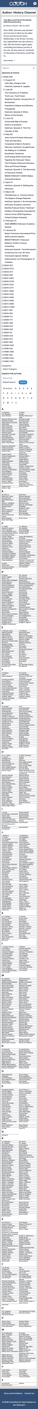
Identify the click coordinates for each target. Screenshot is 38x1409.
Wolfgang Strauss (7, 1363)
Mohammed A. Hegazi (26, 1036)
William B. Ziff (23, 1348)
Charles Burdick (7, 541)
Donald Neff (23, 617)
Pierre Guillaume (7, 1125)
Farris (4, 674)
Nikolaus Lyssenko (25, 1064)
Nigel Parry (22, 1061)
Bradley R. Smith (24, 508)
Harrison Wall (23, 767)
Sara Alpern (23, 1227)
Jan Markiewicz (7, 856)
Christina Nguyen (24, 552)
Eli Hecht (5, 642)
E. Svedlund (23, 631)
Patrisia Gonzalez (7, 1095)
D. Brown (5, 575)
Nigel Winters (6, 1063)
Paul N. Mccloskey (8, 1103)
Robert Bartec (23, 1174)
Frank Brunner (23, 684)
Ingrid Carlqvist (24, 816)
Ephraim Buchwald (8, 651)
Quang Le (5, 1135)
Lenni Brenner (23, 953)
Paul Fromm (23, 1098)
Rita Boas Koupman (8, 1172)
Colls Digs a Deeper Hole (15, 83)
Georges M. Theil (7, 721)
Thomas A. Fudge (24, 1283)
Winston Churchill (7, 1358)
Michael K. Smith (7, 1024)
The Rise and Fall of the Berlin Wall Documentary (18, 21)
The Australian (23, 1274)
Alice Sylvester (7, 441)
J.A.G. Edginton (24, 837)
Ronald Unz (5, 1206)
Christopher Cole (24, 553)
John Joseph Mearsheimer (6, 882)
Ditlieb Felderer (24, 614)
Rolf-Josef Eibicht (7, 1202)
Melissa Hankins (24, 1014)
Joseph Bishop (6, 905)
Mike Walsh (5, 1032)
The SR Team (6, 1278)
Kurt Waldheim (23, 938)
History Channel (24, 794)
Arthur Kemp (23, 478)
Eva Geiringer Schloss (26, 664)
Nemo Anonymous (25, 1056)
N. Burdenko (6, 1049)
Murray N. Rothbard (25, 1042)
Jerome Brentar (24, 868)
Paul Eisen (22, 1096)
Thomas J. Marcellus (25, 1288)
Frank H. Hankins (7, 686)
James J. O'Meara (7, 849)
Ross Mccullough (24, 1207)
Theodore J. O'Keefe (25, 1281)
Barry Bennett (6, 498)
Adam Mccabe (23, 422)
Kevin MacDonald (24, 933)
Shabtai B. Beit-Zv (25, 1239)
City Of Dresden (7, 558)
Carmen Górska (24, 531)
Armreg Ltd (5, 476)
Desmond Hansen (24, 607)
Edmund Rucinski (24, 632)
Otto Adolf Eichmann (8, 1079)
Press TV (22, 1128)
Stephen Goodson (7, 1252)
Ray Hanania (23, 1153)
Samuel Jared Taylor (8, 1226)
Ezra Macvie (23, 666)
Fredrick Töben (7, 696)
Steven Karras (6, 1257)
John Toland (6, 894)
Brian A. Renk (23, 510)
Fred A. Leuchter (24, 690)
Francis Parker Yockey (26, 683)
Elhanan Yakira (24, 641)
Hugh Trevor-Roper (8, 804)
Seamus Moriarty (7, 1236)
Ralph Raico (23, 1150)
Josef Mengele (6, 903)
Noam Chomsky (24, 1066)
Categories (6, 366)
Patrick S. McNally (25, 1093)
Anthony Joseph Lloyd (26, 466)
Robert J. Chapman (8, 1182)
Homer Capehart (7, 797)
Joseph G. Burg (24, 905)
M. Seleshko (6, 979)
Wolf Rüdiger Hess (8, 1361)
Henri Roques (6, 782)
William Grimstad (7, 1350)
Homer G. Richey (24, 797)
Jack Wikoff (23, 841)
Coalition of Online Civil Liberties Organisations (26, 561)
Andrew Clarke (6, 454)
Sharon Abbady (24, 1241)
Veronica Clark (24, 1323)
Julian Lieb (5, 910)
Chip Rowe (5, 548)
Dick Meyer (22, 610)
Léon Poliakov (6, 957)
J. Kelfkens (5, 836)
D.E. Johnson (23, 575)
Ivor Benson (5, 829)
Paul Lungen (23, 1101)
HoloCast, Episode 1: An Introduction (20, 201)
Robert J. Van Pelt (7, 1184)
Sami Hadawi (23, 1222)
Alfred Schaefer (24, 439)
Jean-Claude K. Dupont (26, 862)
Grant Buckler (6, 737)
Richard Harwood (24, 1165)
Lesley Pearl (6, 960)
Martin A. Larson (7, 999)
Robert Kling (23, 1185)
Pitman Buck (6, 1127)
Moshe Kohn (6, 1041)
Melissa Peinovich (8, 1016)
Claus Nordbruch (7, 560)
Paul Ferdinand (6, 1098)
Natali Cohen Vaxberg (26, 1053)
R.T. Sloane (22, 1143)
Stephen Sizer (6, 1254)
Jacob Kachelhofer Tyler (10, 842)
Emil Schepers (6, 648)
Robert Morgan (24, 1187)
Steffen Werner (24, 1249)
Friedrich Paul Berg (8, 698)
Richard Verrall (6, 1170)
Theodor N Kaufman (8, 1281)
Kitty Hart (22, 935)
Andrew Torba (6, 458)
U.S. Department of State (27, 1311)
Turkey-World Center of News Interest (26, 1302)
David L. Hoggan (7, 594)
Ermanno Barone (7, 658)
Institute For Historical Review (26, 820)
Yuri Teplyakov (24, 1375)
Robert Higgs (23, 1180)
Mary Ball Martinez (25, 1006)
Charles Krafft (23, 543)
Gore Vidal (5, 735)
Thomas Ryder (23, 1291)
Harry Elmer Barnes (8, 769)
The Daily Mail (6, 1276)
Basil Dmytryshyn (7, 500)
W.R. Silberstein (24, 1335)
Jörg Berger (23, 900)
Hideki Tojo (22, 792)
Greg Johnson (23, 738)
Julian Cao (22, 908)
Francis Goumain (24, 681)
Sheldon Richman (24, 1242)
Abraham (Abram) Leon (9, 419)
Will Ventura (6, 1346)
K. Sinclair (22, 916)
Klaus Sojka (23, 937)
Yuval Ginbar (6, 1377)
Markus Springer (24, 997)
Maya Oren (22, 1012)
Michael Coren (6, 1019)
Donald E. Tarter (7, 617)
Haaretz (21, 757)
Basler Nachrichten (25, 500)
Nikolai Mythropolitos (9, 1064)
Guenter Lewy (6, 745)
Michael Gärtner (24, 1021)
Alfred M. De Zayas (25, 437)
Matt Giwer (5, 1007)
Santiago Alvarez (7, 1227)
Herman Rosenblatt (25, 790)
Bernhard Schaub (7, 505)
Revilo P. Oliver (7, 1158)
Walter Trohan (6, 1338)
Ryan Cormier (23, 1214)
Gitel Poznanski (7, 730)
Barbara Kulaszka (24, 496)
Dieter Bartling (23, 612)
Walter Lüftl (5, 1336)
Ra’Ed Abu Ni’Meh (7, 1145)
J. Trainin (5, 837)
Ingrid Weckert (23, 817)
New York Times (7, 1058)
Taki (20, 1268)
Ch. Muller (22, 538)
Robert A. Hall (23, 1172)
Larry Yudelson (24, 950)
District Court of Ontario (9, 614)
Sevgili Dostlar (6, 1239)
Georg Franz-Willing (25, 711)
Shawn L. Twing (7, 1242)
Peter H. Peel (6, 1108)
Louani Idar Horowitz (25, 967)
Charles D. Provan (24, 541)
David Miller (6, 597)
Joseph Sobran (6, 908)
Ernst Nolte (22, 661)
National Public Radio (9, 1054)
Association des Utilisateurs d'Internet (26, 483)
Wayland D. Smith (7, 1340)
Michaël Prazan (7, 1026)
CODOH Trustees (24, 563)
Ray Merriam (6, 1155)
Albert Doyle (23, 429)
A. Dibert (22, 412)
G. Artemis (5, 706)
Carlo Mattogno (24, 530)
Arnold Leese (23, 476)
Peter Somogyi (6, 1111)
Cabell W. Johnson (8, 528)
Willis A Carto (23, 1356)
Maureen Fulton (7, 1012)
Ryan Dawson (6, 1216)
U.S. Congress (6, 1311)
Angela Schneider (7, 461)
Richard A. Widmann (8, 1160)
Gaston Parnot (6, 710)
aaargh (21, 414)
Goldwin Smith (23, 732)
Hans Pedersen (24, 764)
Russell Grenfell (7, 1214)
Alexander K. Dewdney (26, 434)
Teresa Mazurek (24, 1271)
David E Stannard (7, 592)
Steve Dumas (6, 1256)
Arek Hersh (22, 473)
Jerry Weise (23, 869)
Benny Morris (23, 501)
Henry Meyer (23, 787)
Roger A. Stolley (24, 1196)
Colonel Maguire (24, 565)
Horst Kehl (22, 799)
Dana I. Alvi (5, 578)
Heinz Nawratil (23, 777)
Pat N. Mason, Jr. (24, 1089)
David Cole (5, 590)
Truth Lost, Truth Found (15, 96)
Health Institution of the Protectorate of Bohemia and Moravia (27, 772)
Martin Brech (23, 999)
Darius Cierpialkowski (26, 585)
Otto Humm (5, 1081)
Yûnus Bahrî (23, 1373)
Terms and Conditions (13, 1393)
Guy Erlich (5, 748)
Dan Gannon (23, 577)
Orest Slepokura (24, 1076)
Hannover (22, 760)
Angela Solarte (24, 461)
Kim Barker (5, 935)
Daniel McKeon (6, 583)
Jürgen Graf (23, 910)
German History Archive (26, 725)
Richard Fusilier (7, 1163)
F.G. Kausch (23, 673)
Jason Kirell (5, 861)
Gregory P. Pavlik (24, 743)
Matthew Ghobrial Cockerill (7, 1010)
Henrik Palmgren (24, 782)
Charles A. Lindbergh (25, 540)
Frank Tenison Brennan (9, 688)
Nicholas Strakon (24, 1059)
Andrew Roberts (24, 456)
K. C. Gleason (6, 916)
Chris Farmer (23, 550)
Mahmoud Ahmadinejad (9, 982)
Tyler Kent (5, 1304)
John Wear (22, 894)
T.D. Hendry (5, 1268)
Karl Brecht (22, 920)
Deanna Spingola (24, 604)
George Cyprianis (24, 715)
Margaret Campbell (25, 985)
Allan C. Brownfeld (8, 443)
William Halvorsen (25, 1350)
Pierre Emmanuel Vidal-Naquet (9, 1122)
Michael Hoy (23, 1022)
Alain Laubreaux (7, 427)
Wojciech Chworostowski (27, 1358)
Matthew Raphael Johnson (24, 1010)
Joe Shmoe (5, 878)
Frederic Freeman (24, 691)
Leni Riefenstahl (7, 953)
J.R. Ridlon (22, 839)
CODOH (4, 563)
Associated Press (7, 483)
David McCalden (7, 595)
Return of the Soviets (14, 115)
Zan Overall (5, 1383)
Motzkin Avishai (24, 1041)
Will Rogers (22, 1345)
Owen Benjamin (24, 1083)
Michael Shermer (7, 1027)
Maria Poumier (23, 987)
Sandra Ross (23, 1226)
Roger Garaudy (24, 1197)
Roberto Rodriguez (25, 1194)
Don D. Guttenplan (8, 616)
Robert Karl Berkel (8, 1185)
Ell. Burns (22, 644)
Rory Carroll (6, 1207)
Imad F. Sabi (6, 816)
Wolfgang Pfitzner (25, 1361)
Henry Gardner (6, 785)
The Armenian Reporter (9, 1274)
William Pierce (23, 1355)
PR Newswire (23, 1127)
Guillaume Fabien (7, 747)
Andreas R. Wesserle (25, 449)
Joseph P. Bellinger (25, 906)
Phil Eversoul (6, 1115)
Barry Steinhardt (24, 498)
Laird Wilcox (6, 948)
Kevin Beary (23, 931)
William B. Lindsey (7, 1348)
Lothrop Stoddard (24, 965)
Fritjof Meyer (23, 698)
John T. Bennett (24, 893)
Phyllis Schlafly (24, 1120)
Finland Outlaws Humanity (16, 217)
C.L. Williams (23, 526)
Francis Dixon (6, 681)
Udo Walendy (6, 1313)
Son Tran (5, 1247)
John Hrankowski (7, 886)
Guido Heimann (24, 745)
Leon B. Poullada (7, 955)
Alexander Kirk (6, 436)
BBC (3, 501)
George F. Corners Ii (8, 716)
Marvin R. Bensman (25, 1004)
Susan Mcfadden (24, 1259)
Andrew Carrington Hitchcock (25, 452)
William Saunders (7, 1356)
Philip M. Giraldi (24, 1116)
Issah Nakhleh (23, 827)
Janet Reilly (5, 857)
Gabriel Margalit (7, 708)
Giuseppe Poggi (24, 730)
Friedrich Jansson (24, 696)
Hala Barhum (6, 760)
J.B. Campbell (6, 839)
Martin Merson (6, 1004)
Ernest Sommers (24, 658)
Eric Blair (22, 651)
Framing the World (8, 679)
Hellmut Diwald (24, 779)
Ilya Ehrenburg (23, 814)
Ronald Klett (6, 1204)
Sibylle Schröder (7, 1244)
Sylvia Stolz (5, 1261)
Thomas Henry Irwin (8, 1288)
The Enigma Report (25, 1276)
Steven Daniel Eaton (25, 1256)
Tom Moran (5, 1294)
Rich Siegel (22, 1158)
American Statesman (8, 446)
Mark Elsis (5, 992)
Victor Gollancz (24, 1325)
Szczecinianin (23, 1261)
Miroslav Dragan (7, 1034)
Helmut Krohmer (24, 780)
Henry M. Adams (7, 787)
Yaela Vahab (6, 1370)
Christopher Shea (24, 557)
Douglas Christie (7, 621)
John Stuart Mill (7, 893)
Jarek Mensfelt (7, 859)
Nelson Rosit (6, 1056)
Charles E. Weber (7, 543)
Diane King (5, 610)
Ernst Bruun (5, 659)
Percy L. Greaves (24, 1105)
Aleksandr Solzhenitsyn (26, 431)
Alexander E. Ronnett (8, 434)
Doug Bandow (23, 619)
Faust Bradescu (24, 674)
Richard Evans (23, 1162)
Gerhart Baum (6, 725)
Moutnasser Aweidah (8, 1042)
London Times (6, 965)
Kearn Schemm (24, 923)
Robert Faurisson (24, 1177)
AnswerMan (23, 464)
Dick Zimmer (6, 612)
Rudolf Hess (6, 1209)
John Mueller (6, 889)
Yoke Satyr (5, 1372)
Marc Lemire (23, 984)
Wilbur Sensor (6, 1343)
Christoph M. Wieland (9, 553)
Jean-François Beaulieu (9, 864)
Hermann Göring (7, 792)
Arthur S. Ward (6, 481)
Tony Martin (23, 1296)
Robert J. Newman (25, 1182)
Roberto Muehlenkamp (9, 1194)
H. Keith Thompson (25, 755)
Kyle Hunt (5, 940)
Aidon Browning (7, 426)
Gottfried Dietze (24, 735)
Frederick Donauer (8, 693)
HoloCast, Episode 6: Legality (17, 86)
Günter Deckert (24, 747)
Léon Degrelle (23, 955)
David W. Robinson (8, 602)
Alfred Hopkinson (7, 437)
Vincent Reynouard (25, 1326)
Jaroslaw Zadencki (25, 859)
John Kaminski (6, 888)
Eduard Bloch (6, 634)
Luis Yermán (6, 972)
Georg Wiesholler (7, 713)
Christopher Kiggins (8, 557)
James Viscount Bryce (26, 852)
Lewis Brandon (6, 962)
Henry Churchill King (8, 784)
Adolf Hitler (5, 424)
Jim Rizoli (5, 874)
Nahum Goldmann (24, 1051)
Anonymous (5, 464)
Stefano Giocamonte (8, 1249)
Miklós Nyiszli (23, 1032)
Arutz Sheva (23, 481)
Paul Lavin (5, 1101)
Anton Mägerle (6, 471)
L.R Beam (22, 947)
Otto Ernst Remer (24, 1079)
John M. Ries (23, 888)
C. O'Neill (5, 526)
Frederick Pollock (7, 695)
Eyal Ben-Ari (6, 666)
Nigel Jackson (6, 1061)
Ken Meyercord (24, 925)
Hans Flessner (6, 762)
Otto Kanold (23, 1081)
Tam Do (21, 1269)
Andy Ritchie (23, 458)
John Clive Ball (6, 884)
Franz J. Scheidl (24, 688)
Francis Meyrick (7, 683)
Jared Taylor (23, 857)
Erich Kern (22, 656)
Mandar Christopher (25, 982)
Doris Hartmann (7, 619)
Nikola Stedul (23, 1063)
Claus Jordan (23, 558)
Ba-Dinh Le (5, 495)
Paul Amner (22, 1095)
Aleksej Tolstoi (6, 432)
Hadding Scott (6, 759)
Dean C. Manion (7, 604)
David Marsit (23, 594)
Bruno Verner (23, 518)
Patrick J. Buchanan (25, 1091)
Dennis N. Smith (7, 607)
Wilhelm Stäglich (7, 1345)
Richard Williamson (25, 1170)
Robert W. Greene (7, 1192)
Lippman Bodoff (7, 963)
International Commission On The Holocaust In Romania (10, 824)
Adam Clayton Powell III (9, 422)
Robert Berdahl (6, 1175)
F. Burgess (5, 673)
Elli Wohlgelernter (7, 646)
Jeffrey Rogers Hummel (9, 868)
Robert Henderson (8, 1180)
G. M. (20, 706)
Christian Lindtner (7, 552)
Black (3, 508)
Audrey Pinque (23, 486)
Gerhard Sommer (24, 723)
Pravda (4, 1128)
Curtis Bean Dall (7, 568)
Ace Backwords (24, 421)
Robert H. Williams (25, 1179)
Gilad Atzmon (6, 728)
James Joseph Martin (26, 849)
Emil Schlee (22, 648)
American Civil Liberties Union (26, 443)
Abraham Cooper (24, 419)
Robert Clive (6, 1177)
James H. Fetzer (7, 847)
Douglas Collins (24, 621)
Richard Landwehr (25, 1167)
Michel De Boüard (7, 1029)
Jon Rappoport (6, 898)
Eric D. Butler (6, 653)
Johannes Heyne (7, 879)
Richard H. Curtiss (7, 1165)
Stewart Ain (6, 1259)
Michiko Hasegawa (8, 1031)
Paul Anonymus (7, 1096)
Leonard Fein (23, 957)
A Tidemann (6, 412)
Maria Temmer (23, 989)
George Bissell (23, 713)
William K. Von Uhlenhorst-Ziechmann (26, 1352)
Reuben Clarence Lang (26, 1157)
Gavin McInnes (24, 710)
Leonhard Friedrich (8, 958)
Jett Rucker (5, 873)
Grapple (21, 737)
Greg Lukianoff (6, 740)
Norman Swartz (24, 1068)
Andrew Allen (6, 451)
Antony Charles (7, 473)
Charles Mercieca (24, 545)
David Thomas (23, 600)
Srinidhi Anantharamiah (26, 1247)
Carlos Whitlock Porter (9, 531)
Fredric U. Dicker (24, 695)
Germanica (5, 727)
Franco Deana (6, 684)
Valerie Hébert (6, 1323)
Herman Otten (6, 790)
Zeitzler (21, 1383)
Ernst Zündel (6, 663)
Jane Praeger (23, 856)
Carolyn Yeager (7, 536)
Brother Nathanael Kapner (8, 515)
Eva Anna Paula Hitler (9, 664)
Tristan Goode (23, 1299)
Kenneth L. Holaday (25, 926)
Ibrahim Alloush (24, 812)
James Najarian (7, 852)
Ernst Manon (6, 661)
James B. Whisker (7, 846)
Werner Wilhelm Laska (9, 1341)
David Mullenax (24, 597)
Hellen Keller (6, 779)
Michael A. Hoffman (25, 1016)
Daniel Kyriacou (7, 582)
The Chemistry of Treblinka (16, 93)
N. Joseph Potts (24, 1049)
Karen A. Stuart (7, 918)
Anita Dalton (6, 463)
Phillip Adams (23, 1118)
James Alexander (24, 844)
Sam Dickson (6, 1222)
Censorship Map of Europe (16, 122)
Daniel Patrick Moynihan (27, 583)
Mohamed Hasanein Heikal (8, 1036)
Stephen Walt (23, 1254)
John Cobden (23, 884)
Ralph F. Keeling (24, 1148)
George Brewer (7, 715)
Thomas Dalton (7, 1284)
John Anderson (24, 881)
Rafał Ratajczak (7, 1148)
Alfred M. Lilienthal (8, 439)
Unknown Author (24, 1313)
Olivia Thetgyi (23, 1074)
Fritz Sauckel (6, 700)
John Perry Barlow (8, 891)
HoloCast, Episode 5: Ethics (16, 112)
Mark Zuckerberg (7, 997)
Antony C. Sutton (24, 471)
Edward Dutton (6, 636)
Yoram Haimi (6, 1373)
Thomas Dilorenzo (25, 1284)
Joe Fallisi (5, 876)
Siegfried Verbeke (25, 1244)
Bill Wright (22, 506)
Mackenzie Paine (24, 979)
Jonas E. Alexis (24, 898)
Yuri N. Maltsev (7, 1375)
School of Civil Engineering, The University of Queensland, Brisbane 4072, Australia (10, 1231)
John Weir (5, 896)
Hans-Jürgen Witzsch (9, 767)
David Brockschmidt (25, 589)
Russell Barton (23, 1212)
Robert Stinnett (7, 1190)
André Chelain (23, 446)
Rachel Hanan (23, 1145)
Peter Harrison (23, 1108)
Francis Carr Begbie (25, 679)
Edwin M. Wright (24, 639)
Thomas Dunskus (7, 1286)
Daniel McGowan (24, 582)
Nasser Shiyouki (7, 1053)
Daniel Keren (23, 580)
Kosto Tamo (5, 938)
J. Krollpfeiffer (23, 836)
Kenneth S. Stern (7, 926)
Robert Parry (6, 1189)
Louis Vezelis (23, 969)
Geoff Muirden (6, 711)
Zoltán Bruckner (7, 1385)
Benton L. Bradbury (8, 503)
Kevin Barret (6, 931)
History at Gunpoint (13, 125)
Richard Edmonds (7, 1162)
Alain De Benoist (24, 426)
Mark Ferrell (23, 992)
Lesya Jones (23, 960)
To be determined (24, 1293)
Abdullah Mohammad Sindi (26, 416)
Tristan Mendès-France (9, 1301)
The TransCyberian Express (25, 1278)
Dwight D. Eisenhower (9, 624)
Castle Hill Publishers (26, 536)
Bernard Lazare (24, 503)
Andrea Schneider (7, 449)
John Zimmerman (24, 896)
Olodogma (5, 1076)
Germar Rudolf (23, 727)
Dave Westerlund (24, 587)
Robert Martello (7, 1187)
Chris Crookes (6, 550)
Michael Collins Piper (26, 1017)
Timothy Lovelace (7, 1293)
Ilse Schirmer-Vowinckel (10, 814)
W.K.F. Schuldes (7, 1335)
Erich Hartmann (7, 656)
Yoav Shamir (23, 1370)
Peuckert (5, 1113)
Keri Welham (6, 930)
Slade (21, 1246)
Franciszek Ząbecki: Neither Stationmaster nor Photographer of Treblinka (20, 259)
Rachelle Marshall (7, 1147)
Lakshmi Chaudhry (25, 948)
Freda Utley (5, 691)
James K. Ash (6, 851)
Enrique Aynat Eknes (25, 649)
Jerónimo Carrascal (8, 869)
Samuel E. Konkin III (25, 1224)
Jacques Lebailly (7, 844)
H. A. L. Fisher (6, 755)
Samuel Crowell (7, 1224)
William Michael (7, 1355)
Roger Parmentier (24, 1199)
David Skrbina (6, 600)
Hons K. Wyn (6, 799)
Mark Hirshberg (7, 994)
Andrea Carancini (7, 448)
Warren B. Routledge (25, 1338)
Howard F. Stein (7, 802)
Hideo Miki (5, 794)
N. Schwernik (6, 1051)
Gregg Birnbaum (24, 742)
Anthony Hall (6, 466)
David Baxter (6, 589)
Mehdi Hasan (6, 1014)
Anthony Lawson (24, 468)
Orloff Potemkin (7, 1078)
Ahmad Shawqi (24, 424)
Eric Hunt (22, 653)
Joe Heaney (23, 876)
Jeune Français (24, 873)
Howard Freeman (24, 802)
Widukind (22, 1341)
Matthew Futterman (25, 1007)
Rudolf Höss (23, 1209)
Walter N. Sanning (24, 1336)
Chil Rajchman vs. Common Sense (19, 195)
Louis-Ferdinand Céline (9, 970)
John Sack (22, 891)
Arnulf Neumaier (7, 478)
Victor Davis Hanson (8, 1325)
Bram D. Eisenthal (7, 510)
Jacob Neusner (24, 842)
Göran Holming (6, 733)
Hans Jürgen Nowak (25, 762)
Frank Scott (23, 686)
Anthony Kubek (7, 468)
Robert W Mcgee (24, 1190)
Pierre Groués (23, 1122)
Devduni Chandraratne (9, 609)
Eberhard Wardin (7, 632)
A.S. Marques (6, 414)
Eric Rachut (22, 654)
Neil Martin (22, 1054)
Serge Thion (6, 1237)
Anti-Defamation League (27, 469)
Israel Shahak (23, 822)
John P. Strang (23, 889)
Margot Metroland (8, 987)
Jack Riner (5, 841)
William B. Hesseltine (25, 1346)
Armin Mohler (23, 474)
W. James (22, 1333)
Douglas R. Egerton (25, 622)
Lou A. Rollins (6, 967)
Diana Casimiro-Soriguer (27, 609)
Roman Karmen (24, 1202)
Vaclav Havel (6, 1321)
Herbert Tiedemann (25, 789)
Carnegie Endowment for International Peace (10, 534)
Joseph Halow (6, 906)
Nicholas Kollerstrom (8, 1059)
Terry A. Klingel (7, 1273)
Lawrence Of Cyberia (26, 952)
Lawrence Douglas (8, 952)
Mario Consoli (23, 990)
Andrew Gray (23, 454)
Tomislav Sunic (7, 1296)
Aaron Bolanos (6, 416)
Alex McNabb (23, 432)
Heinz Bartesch (7, 777)
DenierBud (22, 605)
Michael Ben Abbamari (9, 1017)
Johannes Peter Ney (25, 879)
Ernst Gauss (23, 659)
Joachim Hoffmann (25, 874)
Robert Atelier (6, 1174)
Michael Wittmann (25, 1027)
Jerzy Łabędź (6, 871)
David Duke (22, 590)
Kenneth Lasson (7, 928)
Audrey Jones (6, 486)
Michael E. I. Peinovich (9, 1021)
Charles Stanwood (25, 547)
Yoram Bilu (22, 1372)
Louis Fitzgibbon (7, 969)
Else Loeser (22, 646)
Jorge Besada (6, 901)
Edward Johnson (7, 637)
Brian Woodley (23, 513)
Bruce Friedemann (25, 515)
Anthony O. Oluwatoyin (9, 469)
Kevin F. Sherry (6, 933)
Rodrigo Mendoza (7, 1196)
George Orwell (6, 720)
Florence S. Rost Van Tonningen (25, 677)
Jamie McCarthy (7, 854)
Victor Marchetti (7, 1326)
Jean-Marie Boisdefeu (26, 864)
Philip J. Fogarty (7, 1116)
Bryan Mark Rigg (7, 520)
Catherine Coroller (8, 538)
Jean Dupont (23, 861)
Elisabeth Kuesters (25, 642)
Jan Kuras (22, 854)
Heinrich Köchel (24, 775)
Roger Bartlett (6, 1197)
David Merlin (23, 595)
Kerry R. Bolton (24, 930)
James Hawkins (24, 847)
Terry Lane (22, 1273)
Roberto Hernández (25, 1192)
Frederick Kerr (23, 693)
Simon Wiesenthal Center (10, 1246)
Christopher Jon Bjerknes (27, 555)
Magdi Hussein (6, 980)
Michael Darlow (24, 1019)
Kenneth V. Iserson (25, 928)
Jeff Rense (5, 866)
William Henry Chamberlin (10, 1351)
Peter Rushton (23, 1110)
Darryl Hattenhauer (8, 587)
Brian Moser (23, 511)
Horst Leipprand (7, 801)
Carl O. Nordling (7, 530)
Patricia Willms (6, 1091)
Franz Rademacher (8, 690)
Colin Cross (5, 565)
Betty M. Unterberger (26, 505)
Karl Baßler (5, 920)
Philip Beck (22, 1115)
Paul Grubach (23, 1100)
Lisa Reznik (22, 963)
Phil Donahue (23, 1113)
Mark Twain (5, 995)
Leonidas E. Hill (24, 958)
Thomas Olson (6, 1291)
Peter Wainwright (24, 1111)
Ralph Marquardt (7, 1150)
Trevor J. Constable (8, 1299)
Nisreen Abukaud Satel (9, 1066)
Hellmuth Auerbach (8, 780)
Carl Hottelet (23, 528)
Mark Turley (23, 994)
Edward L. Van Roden (26, 637)
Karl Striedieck (6, 923)
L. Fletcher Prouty (7, 947)
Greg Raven (5, 742)
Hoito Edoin (5, 795)
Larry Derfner (6, 950)
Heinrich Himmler (7, 775)
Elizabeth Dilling (7, 644)
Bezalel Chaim (6, 506)
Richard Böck (23, 1160)
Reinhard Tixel (6, 1157)
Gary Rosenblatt (24, 708)
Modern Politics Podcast (27, 1034)
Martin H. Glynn (7, 1002)
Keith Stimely (6, 925)
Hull (20, 804)
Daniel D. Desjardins (25, 578)
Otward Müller (6, 1083)
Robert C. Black (24, 1175)
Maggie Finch (23, 980)
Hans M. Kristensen (8, 764)
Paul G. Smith (6, 1100)
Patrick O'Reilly (7, 1093)
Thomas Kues (23, 1289)
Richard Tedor (23, 1169)
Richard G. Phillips (25, 1163)
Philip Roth (5, 1118)
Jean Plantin (6, 862)
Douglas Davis (6, 622)
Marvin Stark (6, 1006)
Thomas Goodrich (24, 1286)
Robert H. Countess (8, 1179)
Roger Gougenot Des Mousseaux (8, 1199)
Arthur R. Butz (23, 480)
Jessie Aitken (23, 871)
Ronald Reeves (24, 1204)
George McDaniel (24, 718)
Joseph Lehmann (24, 903)
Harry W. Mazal (24, 769)
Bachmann (22, 495)
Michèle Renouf (24, 1029)
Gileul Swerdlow (24, 728)
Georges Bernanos (25, 720)
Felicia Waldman (7, 676)
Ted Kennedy (6, 1271)
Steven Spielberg (24, 1257)
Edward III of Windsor (26, 636)
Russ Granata (6, 1212)
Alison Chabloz (24, 441)
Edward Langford (7, 639)
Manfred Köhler (7, 984)
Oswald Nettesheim (25, 1078)
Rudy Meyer (23, 1211)
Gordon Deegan (24, 733)
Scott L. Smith (23, 1229)
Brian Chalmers (7, 511)
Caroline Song (23, 533)
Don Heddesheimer (25, 616)
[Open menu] (35, 3)
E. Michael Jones (7, 631)
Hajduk (21, 759)
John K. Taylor (23, 886)
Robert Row (23, 1189)
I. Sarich (4, 812)
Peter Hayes (6, 1110)
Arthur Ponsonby (7, 480)
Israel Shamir (6, 827)
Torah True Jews (7, 1298)
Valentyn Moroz (24, 1321)
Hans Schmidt (6, 765)
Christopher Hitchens (9, 555)
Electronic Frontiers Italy (10, 641)
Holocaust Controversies (27, 795)
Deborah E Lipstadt (8, 605)
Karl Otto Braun (7, 921)
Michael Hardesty (7, 1022)
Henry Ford (22, 784)
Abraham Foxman (7, 421)
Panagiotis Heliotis (8, 1089)
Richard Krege (6, 1167)
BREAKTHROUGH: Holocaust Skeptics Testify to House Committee (17, 243)
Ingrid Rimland (6, 817)
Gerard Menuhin (24, 721)
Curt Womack (23, 567)
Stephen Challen (24, 1251)
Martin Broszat (6, 1000)
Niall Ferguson (23, 1058)
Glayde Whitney (7, 732)
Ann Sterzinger (24, 463)
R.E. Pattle (22, 1142)
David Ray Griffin (24, 599)
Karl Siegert (23, 921)
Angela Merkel (23, 459)
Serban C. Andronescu (26, 1236)
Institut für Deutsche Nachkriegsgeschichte (9, 820)
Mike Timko (23, 1031)
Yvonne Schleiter (24, 1377)
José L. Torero (23, 901)
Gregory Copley (7, 743)
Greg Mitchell (23, 740)
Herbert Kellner (7, 789)
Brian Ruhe (5, 513)
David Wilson (23, 602)
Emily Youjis (5, 649)
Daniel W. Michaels (8, 585)
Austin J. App (6, 488)
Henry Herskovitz (24, 785)
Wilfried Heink (23, 1343)
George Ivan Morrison (26, 716)
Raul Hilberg (23, 1152)
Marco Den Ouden (8, 985)
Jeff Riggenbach (24, 866)
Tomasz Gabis (23, 1294)
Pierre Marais (23, 1125)
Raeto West (22, 1147)
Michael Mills (23, 1024)
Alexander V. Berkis (25, 436)
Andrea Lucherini (24, 448)
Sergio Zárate (23, 1237)
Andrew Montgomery (8, 456)
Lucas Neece (23, 970)
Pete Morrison (6, 1106)
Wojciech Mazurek (25, 1360)
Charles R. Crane (7, 547)
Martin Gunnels (24, 1000)
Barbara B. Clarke (7, 496)
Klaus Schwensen (7, 937)
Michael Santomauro (25, 1026)
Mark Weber (23, 995)
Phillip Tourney (6, 1120)
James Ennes (23, 846)
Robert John (23, 1184)
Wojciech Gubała (7, 1360)
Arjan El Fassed (7, 474)
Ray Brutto (5, 1153)
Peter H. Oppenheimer (26, 1106)
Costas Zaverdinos (8, 567)
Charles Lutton (6, 545)
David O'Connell (7, 599)
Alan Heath (22, 427)
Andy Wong (5, 459)
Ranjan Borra (6, 1152)
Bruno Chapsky (7, 518)
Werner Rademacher (25, 1340)
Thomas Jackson (7, 1289)
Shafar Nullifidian (7, 1241)
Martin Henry (23, 1002)
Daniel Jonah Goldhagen (9, 580)
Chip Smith (22, 548)
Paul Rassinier (23, 1103)
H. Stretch (5, 757)
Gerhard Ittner (6, 723)
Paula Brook (6, 1105)
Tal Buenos (5, 1269)
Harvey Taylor (6, 770)
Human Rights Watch (8, 806)
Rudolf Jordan (6, 1211)
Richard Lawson (7, 1169)
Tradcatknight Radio (25, 1298)
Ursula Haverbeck (7, 1314)
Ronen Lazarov (24, 1206)
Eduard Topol (23, 634)
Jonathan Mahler (7, 900)
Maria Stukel (6, 989)
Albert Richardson (7, 431)
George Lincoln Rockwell (10, 718)
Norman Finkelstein (8, 1068)
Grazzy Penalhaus (7, 738)
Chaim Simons (6, 540)
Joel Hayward (23, 878)
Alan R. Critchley (7, 429)
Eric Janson (5, 654)
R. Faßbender (6, 1142)
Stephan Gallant (7, 1251)
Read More (9, 60)
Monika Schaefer (24, 1039)
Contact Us (29, 1393)
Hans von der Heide (25, 765)
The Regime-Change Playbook (18, 198)
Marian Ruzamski (7, 990)
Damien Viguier (7, 577)
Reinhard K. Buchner (25, 1155)
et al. (20, 663)
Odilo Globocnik (7, 1074)
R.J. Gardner (6, 1143)
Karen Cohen (23, 918)
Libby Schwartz (24, 962)
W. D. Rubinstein (7, 1333)
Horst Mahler (23, 801)
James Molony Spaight (26, 851)
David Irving (23, 592)
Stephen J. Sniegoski (25, 1252)
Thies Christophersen (9, 1283)
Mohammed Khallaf (8, 1039)
